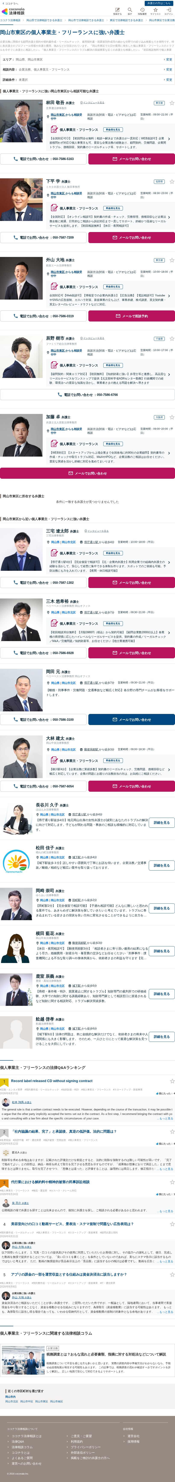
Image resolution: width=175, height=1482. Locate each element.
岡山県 (55, 542)
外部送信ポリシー (83, 1452)
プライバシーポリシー (86, 1447)
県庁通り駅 (91, 542)
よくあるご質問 (22, 1458)
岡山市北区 (69, 542)
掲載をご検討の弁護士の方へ (90, 1458)
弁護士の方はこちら (159, 3)
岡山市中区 (26, 1401)
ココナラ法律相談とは (27, 1436)
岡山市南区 (56, 1401)
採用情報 (134, 1441)
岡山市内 (10, 1396)
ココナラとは (21, 1452)
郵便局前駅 (91, 749)
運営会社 (134, 1436)
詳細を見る (162, 822)
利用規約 (77, 1441)
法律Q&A (18, 1441)
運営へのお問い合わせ (27, 1463)
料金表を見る (113, 129)
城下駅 (77, 857)
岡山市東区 (58, 114)
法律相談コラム (22, 1447)
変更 (169, 59)
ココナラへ (11, 3)
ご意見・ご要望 (81, 1436)
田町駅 (77, 900)
